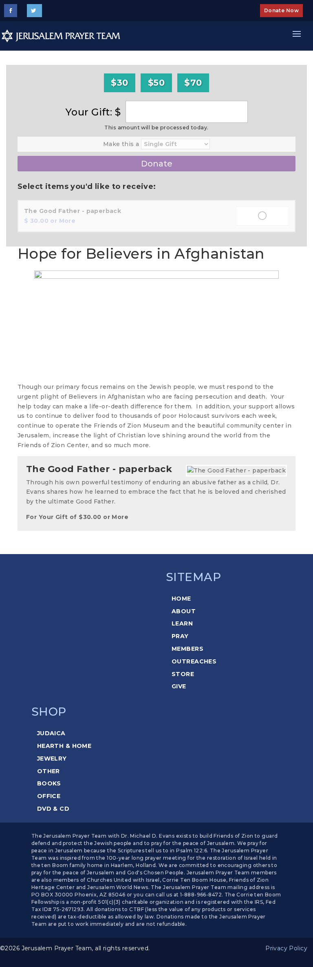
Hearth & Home (64, 746)
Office (49, 796)
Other (48, 771)
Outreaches (194, 661)
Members (187, 648)
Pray (180, 636)
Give (179, 686)
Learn (182, 623)
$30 (119, 83)
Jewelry (52, 758)
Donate (156, 164)
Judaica (51, 733)
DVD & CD (53, 808)
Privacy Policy (286, 948)
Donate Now (281, 10)
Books (49, 783)
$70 (193, 83)
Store (183, 674)
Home (181, 598)
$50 (156, 83)
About (184, 611)
